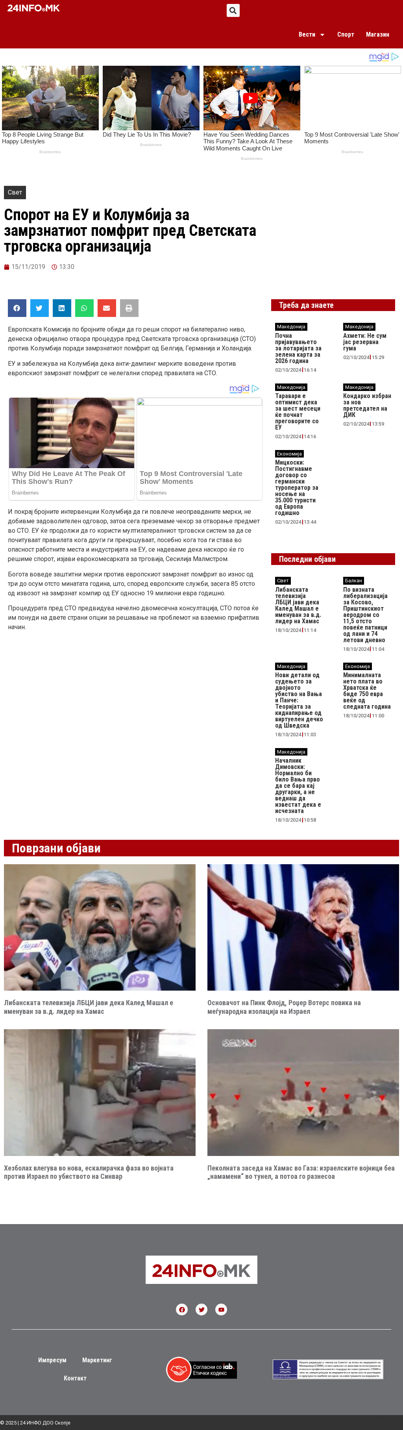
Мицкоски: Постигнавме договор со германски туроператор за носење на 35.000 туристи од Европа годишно (296, 488)
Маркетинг (97, 1360)
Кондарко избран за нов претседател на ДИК (367, 405)
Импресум (52, 1360)
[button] (233, 10)
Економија (289, 454)
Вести (307, 34)
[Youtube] (221, 1309)
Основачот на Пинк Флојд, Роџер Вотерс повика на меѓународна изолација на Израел (284, 1006)
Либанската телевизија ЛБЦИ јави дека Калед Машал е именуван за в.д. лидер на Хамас (298, 605)
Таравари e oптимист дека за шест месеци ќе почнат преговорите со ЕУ (297, 411)
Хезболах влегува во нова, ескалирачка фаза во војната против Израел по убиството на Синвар (89, 1172)
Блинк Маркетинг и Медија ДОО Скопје (345, 1419)
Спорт (345, 34)
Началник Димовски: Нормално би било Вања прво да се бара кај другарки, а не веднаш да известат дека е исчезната (298, 786)
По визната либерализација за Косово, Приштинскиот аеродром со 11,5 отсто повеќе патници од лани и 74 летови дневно (365, 615)
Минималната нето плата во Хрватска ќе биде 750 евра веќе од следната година (367, 690)
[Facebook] (182, 1309)
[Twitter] (201, 1309)
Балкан (353, 580)
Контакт (75, 1378)
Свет (15, 192)
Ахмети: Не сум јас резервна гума (364, 342)
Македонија (291, 327)
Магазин (377, 34)
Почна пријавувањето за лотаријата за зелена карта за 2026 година (298, 348)
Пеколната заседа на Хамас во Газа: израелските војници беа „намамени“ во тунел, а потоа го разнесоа (301, 1172)
